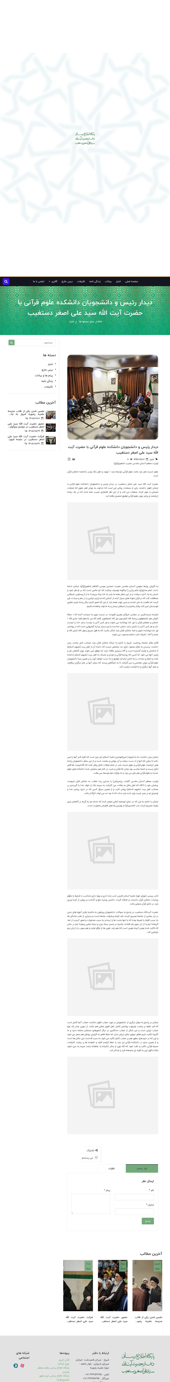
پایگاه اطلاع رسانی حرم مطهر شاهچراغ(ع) (54, 1378)
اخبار (118, 281)
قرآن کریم (64, 1360)
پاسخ (148, 1221)
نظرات (111, 1168)
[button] (6, 281)
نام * (151, 1190)
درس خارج (67, 281)
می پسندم (88, 1158)
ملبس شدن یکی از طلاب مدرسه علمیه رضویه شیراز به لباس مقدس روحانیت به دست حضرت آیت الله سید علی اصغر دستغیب (148, 1319)
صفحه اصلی (131, 281)
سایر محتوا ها (86, 322)
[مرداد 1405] (113, 1285)
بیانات (108, 281)
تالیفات (81, 281)
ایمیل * (150, 1205)
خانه (99, 322)
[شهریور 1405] (147, 1285)
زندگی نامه (95, 281)
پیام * (107, 1190)
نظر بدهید (142, 1168)
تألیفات (48, 387)
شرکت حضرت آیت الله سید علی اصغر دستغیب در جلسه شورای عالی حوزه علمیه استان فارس (79, 1319)
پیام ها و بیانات (44, 375)
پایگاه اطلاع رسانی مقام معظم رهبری (53, 1370)
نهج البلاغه (63, 1364)
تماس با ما (38, 281)
